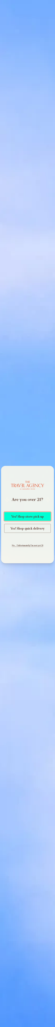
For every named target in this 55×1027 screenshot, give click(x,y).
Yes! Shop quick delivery (27, 528)
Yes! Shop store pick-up (27, 516)
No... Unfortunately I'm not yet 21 (27, 545)
